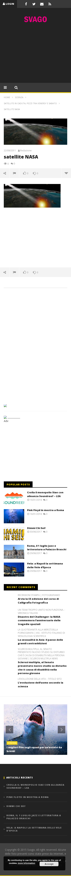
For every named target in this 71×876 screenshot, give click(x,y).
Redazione (26, 150)
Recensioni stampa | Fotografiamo (39, 595)
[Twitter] (34, 4)
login (10, 3)
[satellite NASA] (32, 195)
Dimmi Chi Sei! (36, 528)
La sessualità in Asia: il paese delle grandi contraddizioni (40, 641)
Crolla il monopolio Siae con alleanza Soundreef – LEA (45, 494)
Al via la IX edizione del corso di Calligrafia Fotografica (38, 600)
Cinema (12, 742)
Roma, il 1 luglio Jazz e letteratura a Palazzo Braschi (46, 547)
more (66, 173)
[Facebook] (26, 4)
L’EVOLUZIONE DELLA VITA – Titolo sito (40, 678)
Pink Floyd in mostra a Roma (45, 510)
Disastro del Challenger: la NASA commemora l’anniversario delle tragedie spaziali (39, 620)
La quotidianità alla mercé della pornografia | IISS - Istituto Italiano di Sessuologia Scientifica (41, 633)
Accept (49, 864)
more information (26, 863)
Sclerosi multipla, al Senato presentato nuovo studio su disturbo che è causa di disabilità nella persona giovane (42, 667)
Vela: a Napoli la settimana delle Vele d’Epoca (45, 565)
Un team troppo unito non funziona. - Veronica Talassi (41, 611)
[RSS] (50, 4)
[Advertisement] (35, 53)
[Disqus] (35, 345)
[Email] (42, 4)
